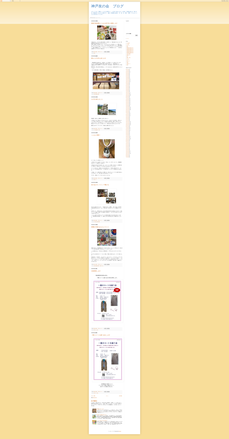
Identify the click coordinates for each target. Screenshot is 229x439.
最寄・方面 (99, 265)
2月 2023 (127, 119)
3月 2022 (127, 132)
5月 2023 (127, 115)
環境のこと (128, 55)
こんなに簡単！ (96, 135)
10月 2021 (127, 138)
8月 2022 (127, 126)
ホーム (107, 395)
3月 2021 (127, 147)
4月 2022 (127, 131)
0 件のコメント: (100, 51)
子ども (102, 265)
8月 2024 (127, 97)
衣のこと (128, 45)
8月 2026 (127, 69)
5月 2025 (127, 86)
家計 (127, 46)
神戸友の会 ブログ (107, 6)
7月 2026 (127, 70)
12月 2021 (127, 136)
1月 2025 (127, 91)
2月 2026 (127, 76)
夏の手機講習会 (94, 400)
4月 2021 (127, 146)
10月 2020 (127, 153)
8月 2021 (127, 141)
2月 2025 (127, 90)
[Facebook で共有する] (108, 51)
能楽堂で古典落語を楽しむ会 (101, 414)
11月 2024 (127, 93)
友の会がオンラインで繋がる (100, 185)
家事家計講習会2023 (130, 50)
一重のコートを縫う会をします (100, 335)
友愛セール (128, 63)
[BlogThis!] (105, 51)
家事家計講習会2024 (130, 51)
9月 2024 (127, 96)
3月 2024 (127, 103)
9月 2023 (127, 110)
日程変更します (96, 271)
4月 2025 (127, 87)
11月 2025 (127, 80)
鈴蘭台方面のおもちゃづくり (100, 227)
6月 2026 (127, 71)
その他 (95, 221)
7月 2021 (127, 142)
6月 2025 (127, 85)
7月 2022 (127, 127)
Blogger (120, 431)
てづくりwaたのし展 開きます (102, 420)
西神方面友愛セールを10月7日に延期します (104, 23)
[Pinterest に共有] (109, 51)
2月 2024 (127, 104)
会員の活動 (98, 221)
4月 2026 (127, 74)
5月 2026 (127, 73)
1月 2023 (127, 120)
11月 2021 (127, 137)
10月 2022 (127, 124)
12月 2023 (127, 107)
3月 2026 (127, 75)
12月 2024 (127, 92)
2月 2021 (127, 148)
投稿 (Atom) (95, 397)
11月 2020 (127, 152)
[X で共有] (106, 51)
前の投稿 (120, 395)
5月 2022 (127, 130)
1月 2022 (127, 135)
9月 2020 (127, 154)
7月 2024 (127, 98)
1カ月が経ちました (97, 99)
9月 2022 (127, 125)
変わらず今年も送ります (98, 58)
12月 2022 (127, 121)
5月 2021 (127, 144)
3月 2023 (127, 118)
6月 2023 (127, 114)
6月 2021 (127, 143)
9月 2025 (127, 82)
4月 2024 (127, 102)
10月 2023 (127, 109)
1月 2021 (127, 149)
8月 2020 (127, 155)
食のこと (95, 179)
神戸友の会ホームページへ (95, 17)
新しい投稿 (93, 395)
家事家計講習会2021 (130, 47)
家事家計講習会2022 (130, 49)
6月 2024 (127, 99)
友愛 (127, 62)
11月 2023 (127, 108)
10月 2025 (127, 81)
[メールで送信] (104, 51)
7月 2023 (127, 113)
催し (127, 56)
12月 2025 (127, 79)
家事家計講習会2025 (130, 52)
